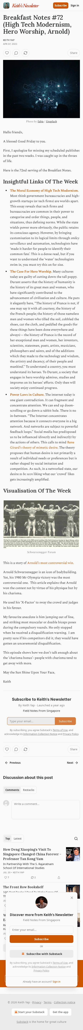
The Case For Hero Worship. (31, 271)
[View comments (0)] (16, 53)
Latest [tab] (18, 838)
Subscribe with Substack (44, 954)
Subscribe (61, 5)
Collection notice (64, 1002)
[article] (41, 863)
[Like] (7, 53)
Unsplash (51, 121)
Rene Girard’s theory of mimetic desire (42, 445)
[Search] (76, 838)
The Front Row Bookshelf (23, 887)
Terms (48, 1002)
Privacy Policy (41, 970)
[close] (72, 898)
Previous (15, 762)
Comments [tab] (12, 790)
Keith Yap (18, 872)
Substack (22, 1022)
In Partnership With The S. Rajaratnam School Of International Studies (28, 866)
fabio (41, 121)
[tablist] (19, 790)
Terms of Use (60, 962)
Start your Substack (31, 1012)
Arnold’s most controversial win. (50, 562)
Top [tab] (7, 838)
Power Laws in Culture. (27, 394)
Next (70, 762)
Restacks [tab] (28, 790)
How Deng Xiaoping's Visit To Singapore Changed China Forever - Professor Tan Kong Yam (32, 854)
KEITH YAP (8, 40)
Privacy (36, 1002)
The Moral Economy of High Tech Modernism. (44, 190)
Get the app (60, 1012)
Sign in (75, 5)
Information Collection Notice (49, 966)
